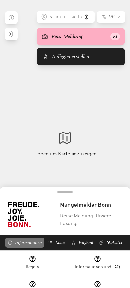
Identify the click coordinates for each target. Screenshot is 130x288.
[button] (32, 263)
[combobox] (66, 17)
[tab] (24, 243)
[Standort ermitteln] (86, 17)
